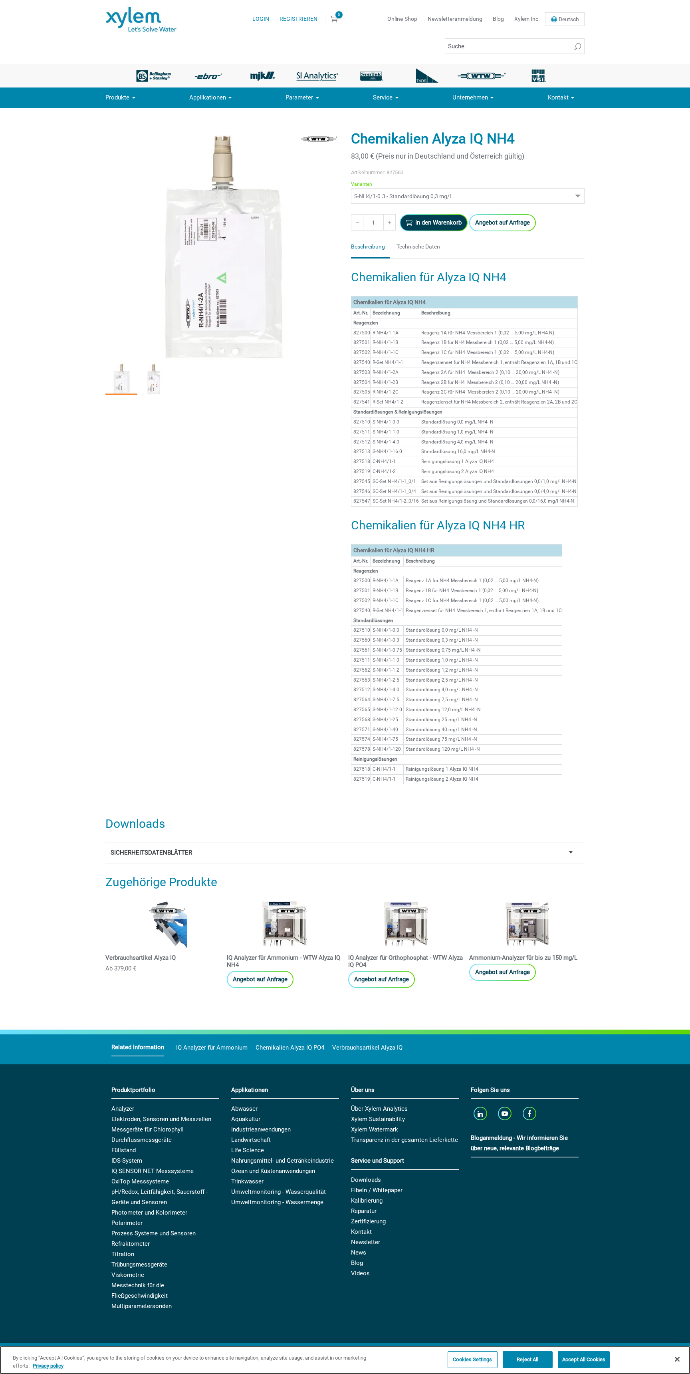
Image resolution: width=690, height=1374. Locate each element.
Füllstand (123, 1150)
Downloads (366, 1179)
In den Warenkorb (438, 222)
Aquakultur (245, 1119)
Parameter (299, 97)
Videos (360, 1273)
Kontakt (558, 97)
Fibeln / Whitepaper (376, 1190)
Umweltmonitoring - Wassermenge (277, 1202)
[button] (121, 379)
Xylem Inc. (527, 19)
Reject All (527, 1359)
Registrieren (298, 19)
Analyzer (122, 1108)
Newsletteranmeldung (455, 19)
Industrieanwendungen (261, 1129)
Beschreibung (368, 246)
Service (383, 97)
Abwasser (244, 1108)
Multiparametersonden (141, 1306)
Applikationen (207, 97)
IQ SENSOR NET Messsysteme (152, 1171)
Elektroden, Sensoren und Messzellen (161, 1119)
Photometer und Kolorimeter (149, 1212)
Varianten (361, 184)
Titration (122, 1254)
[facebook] (530, 1113)
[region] (345, 1360)
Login (260, 19)
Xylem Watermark (374, 1129)
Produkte (117, 97)
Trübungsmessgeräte (139, 1264)
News (358, 1252)
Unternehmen (470, 97)
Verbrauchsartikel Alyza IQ (367, 1047)
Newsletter (365, 1242)
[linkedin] (481, 1113)
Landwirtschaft (251, 1139)
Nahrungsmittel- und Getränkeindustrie (282, 1160)
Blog (498, 19)
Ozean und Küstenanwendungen (273, 1171)
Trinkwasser (247, 1181)
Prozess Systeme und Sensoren (153, 1233)
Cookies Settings (472, 1359)
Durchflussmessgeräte (141, 1139)
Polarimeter (127, 1223)
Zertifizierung (368, 1221)
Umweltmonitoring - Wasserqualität (278, 1191)
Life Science (247, 1150)
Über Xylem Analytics (379, 1108)
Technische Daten (418, 246)
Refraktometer (130, 1243)
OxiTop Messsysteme (140, 1181)
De (569, 19)
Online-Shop (402, 19)
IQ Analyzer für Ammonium (212, 1047)
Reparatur (364, 1211)
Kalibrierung (367, 1200)
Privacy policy (48, 1366)
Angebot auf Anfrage (502, 222)
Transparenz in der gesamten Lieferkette (404, 1139)
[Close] (677, 1359)
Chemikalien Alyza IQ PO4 (290, 1047)
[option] (153, 75)
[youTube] (506, 1113)
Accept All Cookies (583, 1359)
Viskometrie (127, 1275)
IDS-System (126, 1160)
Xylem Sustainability (378, 1119)
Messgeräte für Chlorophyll (147, 1129)
